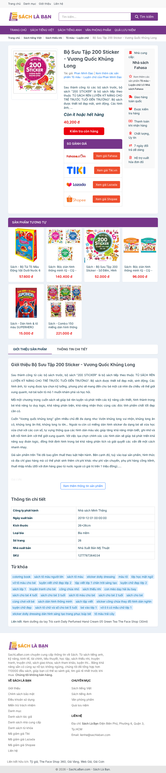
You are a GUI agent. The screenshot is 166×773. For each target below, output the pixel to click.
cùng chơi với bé (23, 601)
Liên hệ (58, 3)
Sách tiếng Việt (42, 30)
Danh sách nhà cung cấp (24, 722)
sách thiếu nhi (92, 589)
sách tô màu (75, 576)
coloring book (22, 576)
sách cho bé (135, 595)
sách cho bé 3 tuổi (53, 595)
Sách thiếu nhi (54, 37)
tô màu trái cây (104, 613)
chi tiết (72, 349)
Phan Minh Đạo (83, 73)
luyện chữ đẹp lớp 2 (133, 582)
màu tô (123, 576)
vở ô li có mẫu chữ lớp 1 (116, 607)
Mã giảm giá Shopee (21, 745)
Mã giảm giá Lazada (21, 739)
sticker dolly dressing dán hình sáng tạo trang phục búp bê (52, 613)
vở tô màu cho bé (24, 582)
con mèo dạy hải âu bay (120, 589)
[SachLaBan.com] (30, 17)
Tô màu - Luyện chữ (77, 37)
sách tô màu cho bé (82, 595)
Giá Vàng (73, 761)
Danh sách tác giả (20, 716)
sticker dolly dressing (101, 576)
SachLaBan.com (79, 769)
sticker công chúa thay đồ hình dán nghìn (124, 601)
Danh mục (29, 3)
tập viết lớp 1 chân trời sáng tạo (96, 582)
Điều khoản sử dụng (21, 699)
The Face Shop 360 (52, 761)
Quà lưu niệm (125, 30)
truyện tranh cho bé (43, 589)
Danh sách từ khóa (20, 728)
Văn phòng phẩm (98, 30)
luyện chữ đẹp (22, 607)
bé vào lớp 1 (89, 607)
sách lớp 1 (19, 589)
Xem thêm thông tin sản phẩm (83, 486)
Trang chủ (14, 3)
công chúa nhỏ (69, 589)
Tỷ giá (34, 761)
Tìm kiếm (146, 17)
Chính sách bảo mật (21, 694)
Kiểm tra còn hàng (84, 131)
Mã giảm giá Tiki (19, 733)
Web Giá (86, 761)
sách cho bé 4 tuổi (25, 595)
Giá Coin (98, 761)
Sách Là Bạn (101, 769)
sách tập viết (84, 601)
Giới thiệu (45, 3)
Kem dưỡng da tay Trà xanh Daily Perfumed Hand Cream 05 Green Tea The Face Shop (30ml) (85, 621)
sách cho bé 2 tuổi (111, 595)
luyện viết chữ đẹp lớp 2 (55, 582)
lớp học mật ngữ (142, 576)
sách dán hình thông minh (55, 601)
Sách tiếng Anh (70, 30)
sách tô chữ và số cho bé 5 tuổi (56, 607)
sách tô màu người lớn (48, 576)
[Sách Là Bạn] (28, 645)
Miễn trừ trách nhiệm (21, 705)
